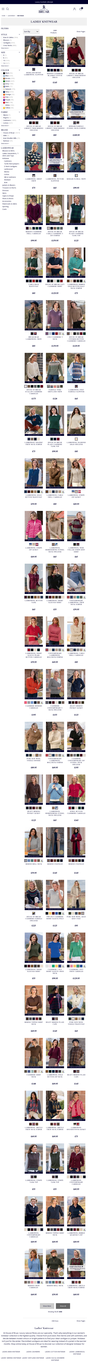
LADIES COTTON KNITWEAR (55, 1352)
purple (9, 100)
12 (6, 63)
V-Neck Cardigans (10, 166)
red (9, 102)
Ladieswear (7, 148)
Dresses (5, 190)
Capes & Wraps (8, 196)
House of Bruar (11, 133)
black (9, 73)
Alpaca (6, 115)
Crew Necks (9, 45)
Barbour (8, 141)
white (9, 105)
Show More (47, 1306)
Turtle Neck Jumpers (11, 164)
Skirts (4, 193)
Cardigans (9, 43)
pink (9, 97)
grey (9, 84)
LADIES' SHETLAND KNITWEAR (33, 1358)
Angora (7, 117)
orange (9, 94)
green (9, 81)
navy (9, 92)
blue (9, 76)
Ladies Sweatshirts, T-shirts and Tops (10, 154)
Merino (6, 172)
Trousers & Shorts (9, 188)
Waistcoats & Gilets (9, 204)
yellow (9, 108)
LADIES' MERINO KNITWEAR (11, 1358)
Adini (6, 135)
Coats (4, 209)
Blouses (7, 40)
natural (10, 89)
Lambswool (8, 169)
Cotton (8, 123)
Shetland (7, 180)
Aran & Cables (10, 37)
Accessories (6, 201)
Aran (5, 182)
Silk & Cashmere (10, 177)
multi (8, 86)
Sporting (5, 206)
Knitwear (5, 158)
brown (10, 78)
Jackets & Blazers (8, 185)
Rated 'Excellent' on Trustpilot (44, 2)
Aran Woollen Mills (11, 138)
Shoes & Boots (7, 198)
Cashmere (9, 120)
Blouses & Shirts (8, 151)
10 (6, 60)
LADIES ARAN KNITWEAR (11, 1352)
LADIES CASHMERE (33, 1352)
